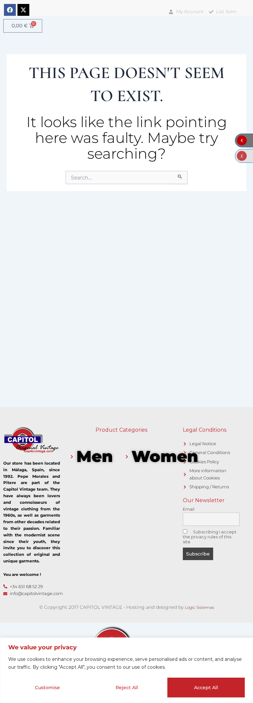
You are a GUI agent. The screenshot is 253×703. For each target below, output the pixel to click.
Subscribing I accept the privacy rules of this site (210, 536)
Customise (47, 687)
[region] (126, 670)
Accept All (206, 687)
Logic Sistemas (199, 607)
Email (188, 509)
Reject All (127, 687)
